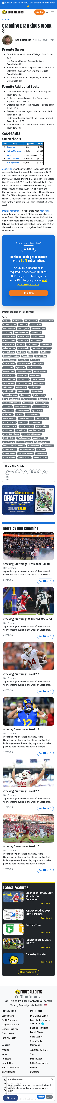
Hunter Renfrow (9, 426)
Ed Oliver (19, 415)
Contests (34, 1072)
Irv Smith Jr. (21, 430)
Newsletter (7, 1063)
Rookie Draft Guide (11, 1067)
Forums (33, 1067)
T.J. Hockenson (34, 368)
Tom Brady (7, 333)
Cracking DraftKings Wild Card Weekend (27, 619)
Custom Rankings (10, 1029)
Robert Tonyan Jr (42, 442)
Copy (11, 471)
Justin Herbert (24, 364)
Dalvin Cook (23, 340)
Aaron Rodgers (42, 426)
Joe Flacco (45, 352)
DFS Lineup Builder (39, 1015)
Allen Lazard (25, 395)
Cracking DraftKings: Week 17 (21, 791)
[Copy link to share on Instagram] (44, 471)
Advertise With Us (39, 1050)
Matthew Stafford (36, 430)
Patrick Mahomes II (15, 151)
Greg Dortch (46, 344)
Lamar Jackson (13, 159)
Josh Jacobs (8, 383)
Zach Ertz (21, 352)
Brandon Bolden (38, 329)
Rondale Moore (22, 411)
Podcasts (6, 1058)
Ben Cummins (23, 40)
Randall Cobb (23, 337)
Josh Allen (11, 147)
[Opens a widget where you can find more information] (10, 1098)
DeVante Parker (32, 415)
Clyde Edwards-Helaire (41, 348)
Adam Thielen (8, 442)
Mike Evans (32, 352)
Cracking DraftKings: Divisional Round (26, 564)
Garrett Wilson (24, 458)
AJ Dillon (20, 344)
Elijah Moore (8, 411)
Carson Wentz (9, 454)
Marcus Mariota (28, 399)
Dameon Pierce (9, 422)
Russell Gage (27, 356)
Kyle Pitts (23, 422)
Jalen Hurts (11, 155)
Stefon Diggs (8, 344)
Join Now (39, 12)
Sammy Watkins (9, 450)
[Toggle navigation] (52, 12)
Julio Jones (8, 387)
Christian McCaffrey (11, 403)
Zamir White (41, 454)
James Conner (38, 337)
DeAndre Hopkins (24, 372)
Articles (6, 19)
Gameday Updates (36, 954)
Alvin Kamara (21, 387)
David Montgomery (22, 407)
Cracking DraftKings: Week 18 (21, 674)
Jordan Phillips (42, 419)
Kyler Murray (37, 411)
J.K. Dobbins (32, 344)
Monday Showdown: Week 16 (21, 846)
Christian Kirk (8, 391)
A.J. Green (35, 360)
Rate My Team (33, 925)
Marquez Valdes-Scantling (13, 446)
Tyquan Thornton (24, 442)
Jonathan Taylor (39, 438)
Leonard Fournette (11, 356)
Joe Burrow (36, 333)
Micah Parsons (9, 419)
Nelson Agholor (9, 325)
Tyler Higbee (38, 364)
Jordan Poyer (35, 422)
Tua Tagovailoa (13, 163)
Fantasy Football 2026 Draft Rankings (38, 912)
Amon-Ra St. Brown (11, 434)
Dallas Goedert (9, 360)
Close (49, 1097)
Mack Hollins (8, 372)
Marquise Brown (21, 333)
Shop (32, 1054)
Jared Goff (23, 360)
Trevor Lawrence (10, 395)
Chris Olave (7, 415)
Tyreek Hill (20, 368)
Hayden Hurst (8, 376)
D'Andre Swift (8, 438)
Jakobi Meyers (41, 403)
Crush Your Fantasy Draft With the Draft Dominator (39, 896)
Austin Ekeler (8, 352)
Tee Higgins (8, 368)
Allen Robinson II (26, 426)
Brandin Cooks (9, 340)
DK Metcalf (27, 403)
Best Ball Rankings (39, 1028)
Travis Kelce (34, 387)
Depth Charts (36, 1032)
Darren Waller (47, 446)
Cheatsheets (8, 1033)
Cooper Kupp (37, 391)
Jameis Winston (40, 458)
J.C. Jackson (23, 379)
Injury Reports (8, 1072)
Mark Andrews (9, 329)
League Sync (8, 1015)
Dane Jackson (9, 379)
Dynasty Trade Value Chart (41, 1022)
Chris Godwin (41, 356)
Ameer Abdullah (31, 321)
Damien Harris (9, 364)
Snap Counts (36, 1036)
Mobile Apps (36, 1058)
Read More (44, 581)
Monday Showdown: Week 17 (21, 729)
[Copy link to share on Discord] (7, 477)
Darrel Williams (9, 458)
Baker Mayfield (45, 399)
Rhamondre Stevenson (31, 434)
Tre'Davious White (25, 454)
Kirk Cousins (36, 340)
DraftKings (17, 321)
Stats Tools (36, 1041)
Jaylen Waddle (33, 446)
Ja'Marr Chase (9, 337)
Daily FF (6, 321)
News (4, 1054)
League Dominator (11, 1024)
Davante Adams (47, 321)
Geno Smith (8, 430)
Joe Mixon (7, 407)
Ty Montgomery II (40, 407)
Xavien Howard (40, 372)
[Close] (52, 1079)
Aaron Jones (39, 383)
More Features (27, 972)
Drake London (39, 395)
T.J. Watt (41, 450)
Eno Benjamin (23, 329)
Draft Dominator (10, 1020)
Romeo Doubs (23, 348)
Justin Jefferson (24, 383)
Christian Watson (27, 450)
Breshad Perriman (26, 419)
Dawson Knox (23, 391)
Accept (41, 1097)
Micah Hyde (35, 376)
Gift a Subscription (39, 1063)
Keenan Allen (36, 325)
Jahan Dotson (9, 348)
